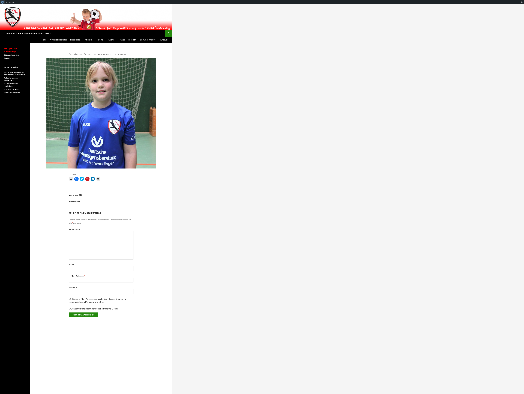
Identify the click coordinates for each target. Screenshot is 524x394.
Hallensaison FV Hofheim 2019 (112, 54)
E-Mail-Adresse (77, 276)
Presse (122, 40)
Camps (100, 40)
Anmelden (10, 2)
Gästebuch (164, 40)
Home (44, 40)
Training (88, 40)
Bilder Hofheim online (12, 93)
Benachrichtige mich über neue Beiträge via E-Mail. (94, 308)
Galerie (111, 40)
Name (72, 264)
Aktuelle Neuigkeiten (58, 40)
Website (73, 287)
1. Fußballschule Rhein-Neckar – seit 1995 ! (27, 33)
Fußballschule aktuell (11, 89)
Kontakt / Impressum (148, 40)
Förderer (132, 40)
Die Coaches (75, 40)
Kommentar (75, 229)
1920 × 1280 (91, 54)
